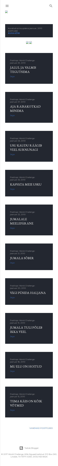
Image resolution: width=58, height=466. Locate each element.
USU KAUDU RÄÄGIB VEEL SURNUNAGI (26, 147)
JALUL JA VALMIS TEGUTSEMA (23, 69)
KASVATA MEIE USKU (26, 184)
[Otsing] (51, 5)
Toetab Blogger (31, 448)
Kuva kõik (14, 33)
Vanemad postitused (41, 428)
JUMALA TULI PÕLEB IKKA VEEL (26, 329)
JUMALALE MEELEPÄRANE (21, 221)
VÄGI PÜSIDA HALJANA (28, 293)
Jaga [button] (12, 76)
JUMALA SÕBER (22, 258)
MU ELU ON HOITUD (26, 366)
